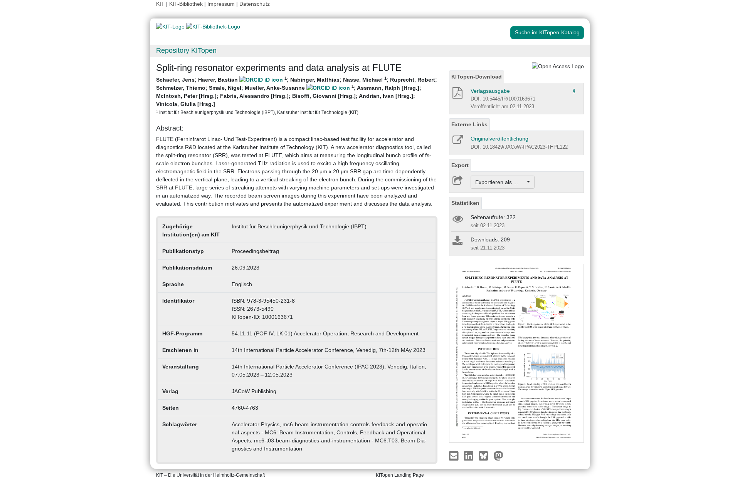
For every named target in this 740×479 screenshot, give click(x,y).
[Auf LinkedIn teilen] (469, 455)
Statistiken (465, 203)
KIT (160, 4)
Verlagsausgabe (490, 91)
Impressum (221, 4)
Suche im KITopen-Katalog (547, 32)
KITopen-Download (476, 77)
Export (460, 165)
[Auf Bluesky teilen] (485, 455)
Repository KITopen (186, 50)
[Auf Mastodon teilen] (498, 455)
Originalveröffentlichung (499, 139)
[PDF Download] (456, 95)
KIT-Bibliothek (186, 4)
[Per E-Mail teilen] (454, 455)
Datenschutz (254, 4)
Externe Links (469, 124)
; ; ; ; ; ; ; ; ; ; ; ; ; (296, 95)
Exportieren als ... (500, 182)
